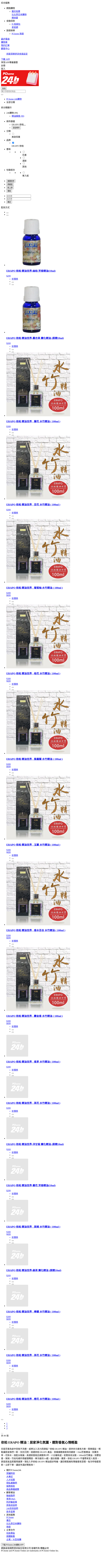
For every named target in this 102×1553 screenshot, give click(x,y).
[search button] (2, 94)
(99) (18, 116)
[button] (51, 18)
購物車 (4, 42)
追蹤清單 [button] (10, 54)
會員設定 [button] (23, 54)
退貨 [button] (17, 54)
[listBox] (51, 207)
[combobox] (51, 91)
